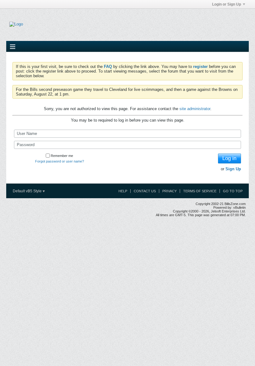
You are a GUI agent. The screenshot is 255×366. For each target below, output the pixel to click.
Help (122, 191)
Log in (229, 158)
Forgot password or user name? (59, 161)
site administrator (194, 108)
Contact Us (145, 191)
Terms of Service (199, 191)
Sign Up (233, 169)
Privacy (169, 191)
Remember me (62, 156)
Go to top (233, 191)
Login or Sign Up (226, 4)
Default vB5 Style (28, 191)
